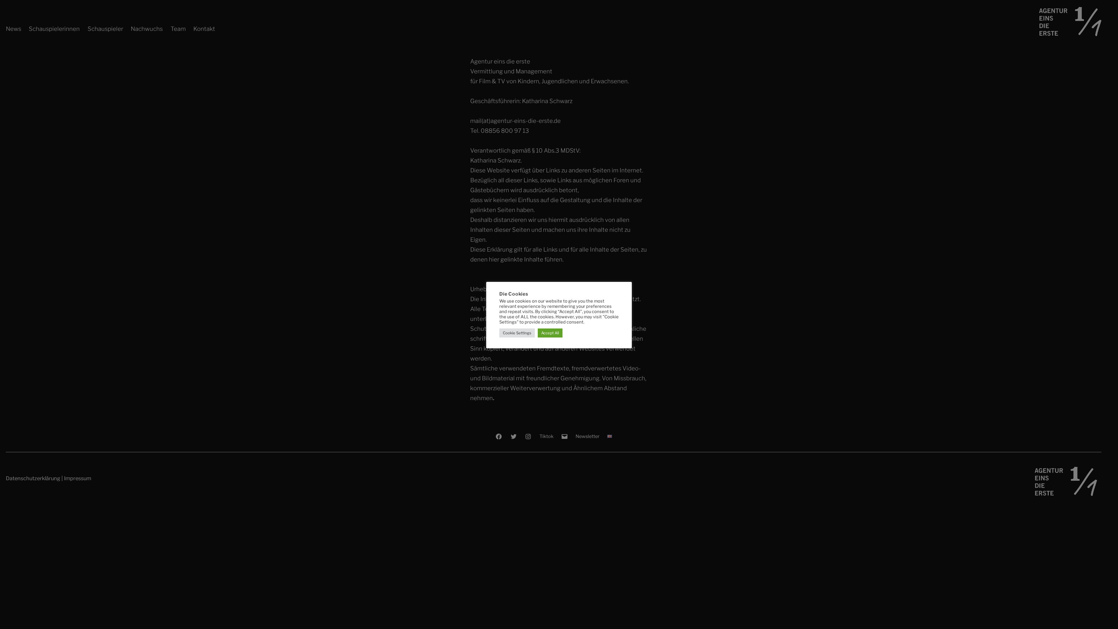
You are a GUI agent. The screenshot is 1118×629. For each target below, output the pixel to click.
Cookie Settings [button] (517, 333)
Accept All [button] (550, 333)
